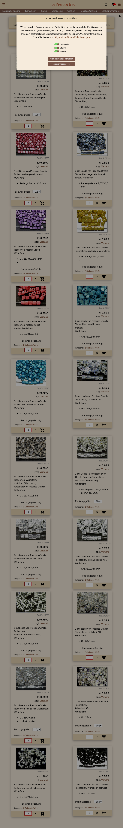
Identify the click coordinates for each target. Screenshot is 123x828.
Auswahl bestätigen (62, 64)
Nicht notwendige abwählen (61, 59)
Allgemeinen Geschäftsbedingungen (72, 37)
